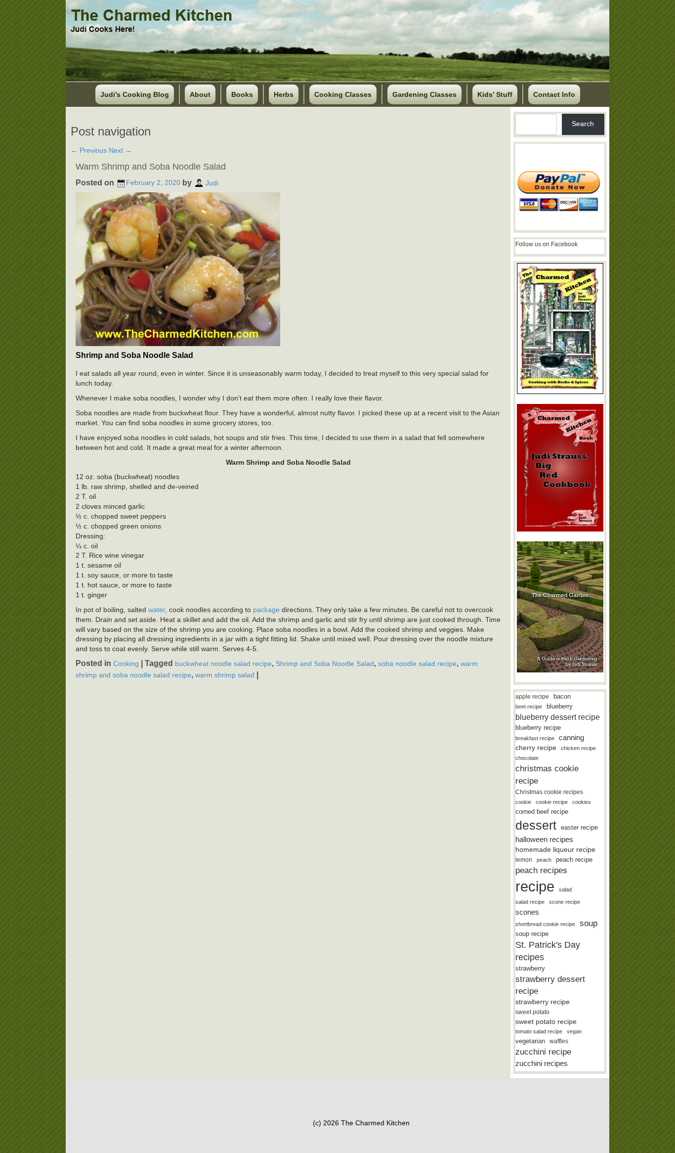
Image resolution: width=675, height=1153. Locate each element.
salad (565, 889)
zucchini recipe (543, 1052)
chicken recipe (578, 748)
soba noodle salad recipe (417, 663)
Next (120, 150)
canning (571, 738)
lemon (523, 859)
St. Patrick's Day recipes (547, 951)
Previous (89, 150)
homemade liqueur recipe (555, 849)
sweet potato (532, 1012)
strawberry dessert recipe (550, 985)
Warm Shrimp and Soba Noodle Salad (151, 167)
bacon (562, 696)
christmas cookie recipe (547, 774)
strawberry (530, 968)
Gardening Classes (424, 94)
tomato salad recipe (538, 1031)
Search (583, 124)
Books (242, 94)
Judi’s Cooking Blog (134, 94)
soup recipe (531, 933)
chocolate (527, 758)
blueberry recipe (538, 727)
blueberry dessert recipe (557, 716)
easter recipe (579, 827)
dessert (535, 825)
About (200, 94)
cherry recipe (535, 748)
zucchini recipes (541, 1063)
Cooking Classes (343, 94)
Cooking (126, 663)
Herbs (284, 94)
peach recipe (574, 859)
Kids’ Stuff (494, 94)
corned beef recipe (541, 811)
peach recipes (541, 870)
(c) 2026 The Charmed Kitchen (361, 1123)
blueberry (560, 706)
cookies (581, 802)
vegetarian (530, 1041)
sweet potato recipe (546, 1021)
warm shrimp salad (224, 675)
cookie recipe (552, 802)
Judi (212, 182)
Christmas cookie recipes (549, 792)
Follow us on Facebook (546, 244)
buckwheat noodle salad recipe (223, 663)
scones (527, 912)
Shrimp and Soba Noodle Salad (325, 663)
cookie (523, 802)
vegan (574, 1031)
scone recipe (564, 902)
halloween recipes (544, 839)
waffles (558, 1041)
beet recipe (528, 707)
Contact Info (554, 94)
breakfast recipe (534, 738)
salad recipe (530, 902)
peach (544, 860)
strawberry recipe (542, 1002)
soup (588, 923)
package (266, 610)
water (156, 610)
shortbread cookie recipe (545, 924)
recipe (534, 886)
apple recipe (532, 696)
